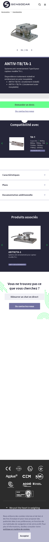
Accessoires (6, 12)
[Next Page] (47, 143)
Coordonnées (17, 12)
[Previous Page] (2, 143)
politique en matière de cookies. (16, 529)
